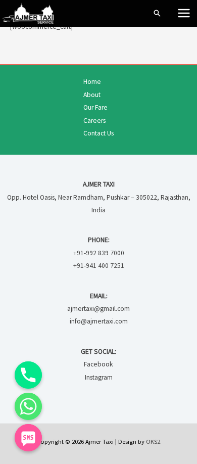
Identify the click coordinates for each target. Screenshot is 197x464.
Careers (94, 120)
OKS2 (153, 441)
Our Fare (95, 107)
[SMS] (28, 437)
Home (92, 81)
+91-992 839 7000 (98, 253)
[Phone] (28, 375)
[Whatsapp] (28, 406)
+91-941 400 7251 (98, 265)
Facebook (98, 364)
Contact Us (98, 133)
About (92, 94)
